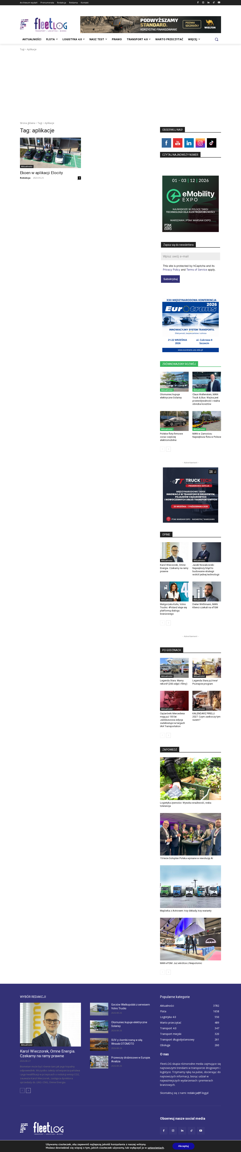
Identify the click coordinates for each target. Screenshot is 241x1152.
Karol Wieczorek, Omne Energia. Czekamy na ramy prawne (174, 568)
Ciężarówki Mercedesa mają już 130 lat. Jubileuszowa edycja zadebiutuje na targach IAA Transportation (172, 720)
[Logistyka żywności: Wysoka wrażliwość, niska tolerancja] (190, 778)
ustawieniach (156, 1148)
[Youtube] (219, 3)
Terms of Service (196, 269)
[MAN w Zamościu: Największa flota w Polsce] (206, 421)
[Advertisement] (120, 79)
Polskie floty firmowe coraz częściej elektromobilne (171, 436)
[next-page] (168, 449)
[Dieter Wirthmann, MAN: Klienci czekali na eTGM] (206, 591)
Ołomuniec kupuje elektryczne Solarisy (171, 396)
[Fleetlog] (50, 25)
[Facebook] (198, 3)
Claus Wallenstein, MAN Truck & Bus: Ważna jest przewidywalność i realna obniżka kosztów (206, 399)
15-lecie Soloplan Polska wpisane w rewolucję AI (186, 858)
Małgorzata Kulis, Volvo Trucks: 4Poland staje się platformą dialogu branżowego (173, 609)
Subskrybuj (170, 279)
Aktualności (26, 166)
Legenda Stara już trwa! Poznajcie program (205, 682)
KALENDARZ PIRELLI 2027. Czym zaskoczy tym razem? (206, 716)
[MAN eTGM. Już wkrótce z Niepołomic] (190, 939)
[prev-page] (162, 449)
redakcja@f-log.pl (197, 1093)
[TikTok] (213, 3)
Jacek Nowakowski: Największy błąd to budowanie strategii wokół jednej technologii (205, 569)
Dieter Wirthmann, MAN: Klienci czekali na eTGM (205, 606)
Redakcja (25, 177)
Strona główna (27, 123)
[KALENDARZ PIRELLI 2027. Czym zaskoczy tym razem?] (206, 701)
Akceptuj (183, 1146)
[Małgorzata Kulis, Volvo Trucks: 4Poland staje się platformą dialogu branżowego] (174, 591)
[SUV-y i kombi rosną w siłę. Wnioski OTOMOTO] (99, 1044)
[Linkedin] (208, 3)
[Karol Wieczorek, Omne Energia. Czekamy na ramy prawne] (174, 552)
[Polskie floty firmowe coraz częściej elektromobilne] (174, 421)
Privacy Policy (171, 269)
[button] (216, 39)
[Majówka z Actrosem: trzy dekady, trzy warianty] (190, 886)
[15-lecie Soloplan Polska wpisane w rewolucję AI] (190, 834)
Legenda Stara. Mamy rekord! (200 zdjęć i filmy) (173, 682)
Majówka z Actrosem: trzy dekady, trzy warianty (185, 910)
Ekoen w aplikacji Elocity (41, 173)
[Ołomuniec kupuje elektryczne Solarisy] (174, 382)
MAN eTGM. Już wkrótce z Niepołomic (181, 963)
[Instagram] (203, 3)
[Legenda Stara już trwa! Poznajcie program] (206, 668)
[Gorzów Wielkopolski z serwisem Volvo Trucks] (99, 1009)
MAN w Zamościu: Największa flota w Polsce (206, 435)
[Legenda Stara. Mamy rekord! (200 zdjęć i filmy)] (174, 668)
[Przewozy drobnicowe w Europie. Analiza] (99, 1062)
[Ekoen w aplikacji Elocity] (50, 153)
